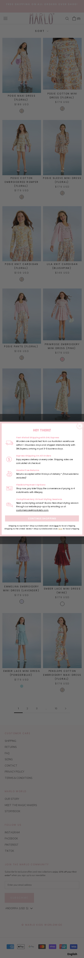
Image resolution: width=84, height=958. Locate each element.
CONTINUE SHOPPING (42, 518)
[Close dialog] (80, 426)
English (72, 954)
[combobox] (72, 954)
